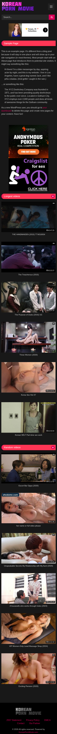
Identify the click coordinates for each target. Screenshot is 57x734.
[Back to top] (49, 726)
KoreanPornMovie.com (28, 732)
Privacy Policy (33, 720)
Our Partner (34, 723)
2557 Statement (13, 720)
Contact (20, 723)
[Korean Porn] (23, 6)
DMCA (47, 720)
